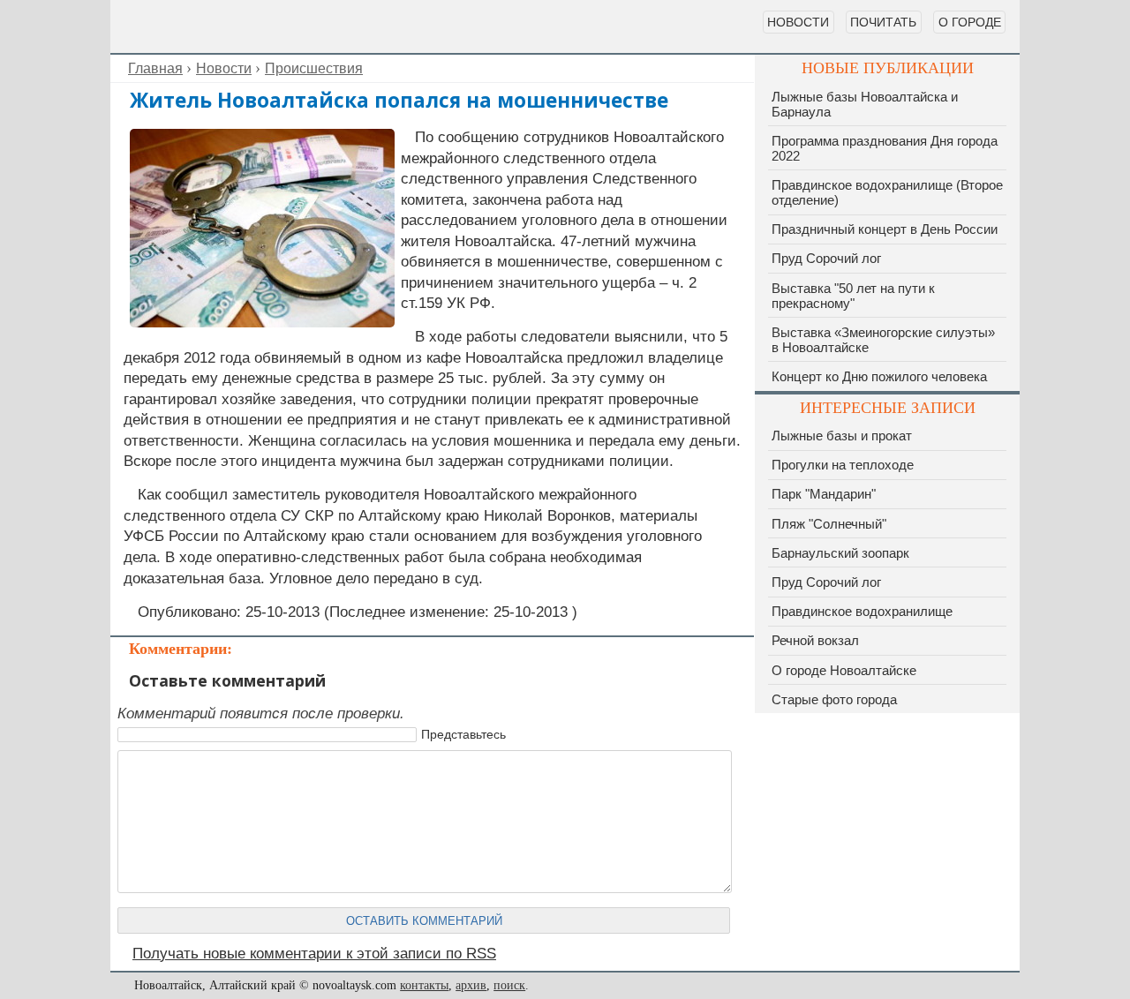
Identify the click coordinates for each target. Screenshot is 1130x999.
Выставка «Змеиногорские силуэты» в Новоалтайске (883, 340)
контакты (424, 985)
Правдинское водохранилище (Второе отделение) (887, 192)
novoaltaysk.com (216, 26)
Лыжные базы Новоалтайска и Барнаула (865, 104)
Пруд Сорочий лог (826, 258)
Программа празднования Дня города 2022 (885, 148)
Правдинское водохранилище (862, 611)
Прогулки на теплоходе (843, 464)
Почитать (883, 22)
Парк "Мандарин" (824, 493)
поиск (509, 985)
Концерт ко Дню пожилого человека (879, 376)
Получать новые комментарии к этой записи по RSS (314, 953)
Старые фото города (834, 699)
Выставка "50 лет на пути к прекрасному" (853, 296)
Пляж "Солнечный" (829, 523)
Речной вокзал (815, 640)
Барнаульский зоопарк (840, 552)
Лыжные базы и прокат (842, 435)
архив (471, 985)
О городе (969, 22)
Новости (798, 22)
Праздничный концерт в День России (885, 229)
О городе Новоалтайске (844, 670)
